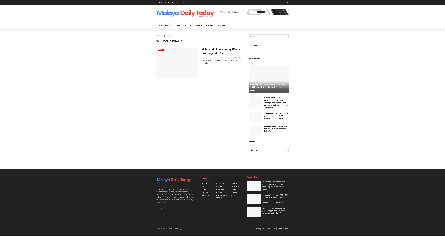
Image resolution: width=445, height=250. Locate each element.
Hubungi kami (284, 229)
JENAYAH (198, 25)
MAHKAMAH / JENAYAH (221, 196)
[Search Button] (288, 25)
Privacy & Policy (272, 229)
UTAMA (159, 25)
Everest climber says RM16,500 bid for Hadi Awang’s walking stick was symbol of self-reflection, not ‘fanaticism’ (276, 103)
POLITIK (188, 25)
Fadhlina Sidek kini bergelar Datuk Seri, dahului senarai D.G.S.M (275, 128)
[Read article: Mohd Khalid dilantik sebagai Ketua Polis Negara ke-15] (177, 63)
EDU (203, 186)
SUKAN (233, 189)
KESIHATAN (220, 189)
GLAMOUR (220, 183)
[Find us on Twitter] (276, 2)
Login (185, 2)
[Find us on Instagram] (282, 2)
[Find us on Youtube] (285, 2)
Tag (164, 36)
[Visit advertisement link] (253, 12)
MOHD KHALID (171, 36)
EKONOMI (205, 189)
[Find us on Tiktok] (177, 208)
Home (158, 36)
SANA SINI (221, 25)
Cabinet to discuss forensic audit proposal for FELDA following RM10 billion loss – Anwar (268, 87)
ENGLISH (209, 25)
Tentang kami (259, 229)
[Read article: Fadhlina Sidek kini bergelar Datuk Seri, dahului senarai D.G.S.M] (255, 130)
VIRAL (233, 195)
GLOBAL (177, 25)
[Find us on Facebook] (273, 2)
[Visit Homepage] (185, 13)
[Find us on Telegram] (279, 2)
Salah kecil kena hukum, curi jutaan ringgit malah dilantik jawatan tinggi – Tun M (276, 115)
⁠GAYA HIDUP (206, 195)
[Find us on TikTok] (288, 2)
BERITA (167, 25)
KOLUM (219, 192)
